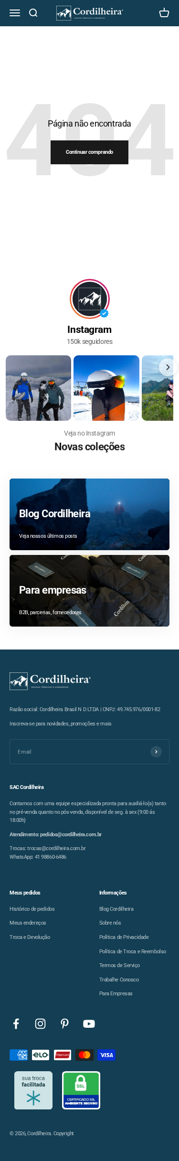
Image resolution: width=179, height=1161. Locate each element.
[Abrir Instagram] (38, 388)
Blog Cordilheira (116, 909)
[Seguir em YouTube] (89, 1023)
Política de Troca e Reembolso (132, 951)
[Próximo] (168, 367)
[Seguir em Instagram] (40, 1023)
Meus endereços (28, 923)
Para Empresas (116, 994)
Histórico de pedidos (32, 909)
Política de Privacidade (124, 937)
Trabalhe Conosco (119, 980)
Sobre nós (110, 923)
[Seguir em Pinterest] (64, 1023)
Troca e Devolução (30, 937)
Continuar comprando (89, 152)
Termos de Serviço (119, 965)
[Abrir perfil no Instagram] (90, 299)
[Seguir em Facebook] (16, 1023)
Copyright (63, 1133)
